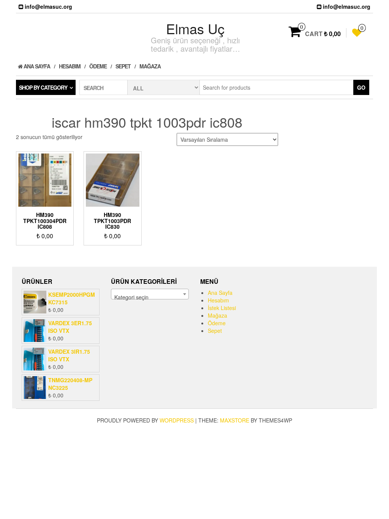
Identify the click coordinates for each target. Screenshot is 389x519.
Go (361, 87)
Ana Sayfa (36, 66)
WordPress (177, 420)
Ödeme (98, 66)
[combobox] (150, 294)
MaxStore (234, 420)
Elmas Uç (195, 28)
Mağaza (150, 66)
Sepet (123, 66)
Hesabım (70, 66)
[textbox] (149, 297)
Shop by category (43, 87)
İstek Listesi (222, 308)
